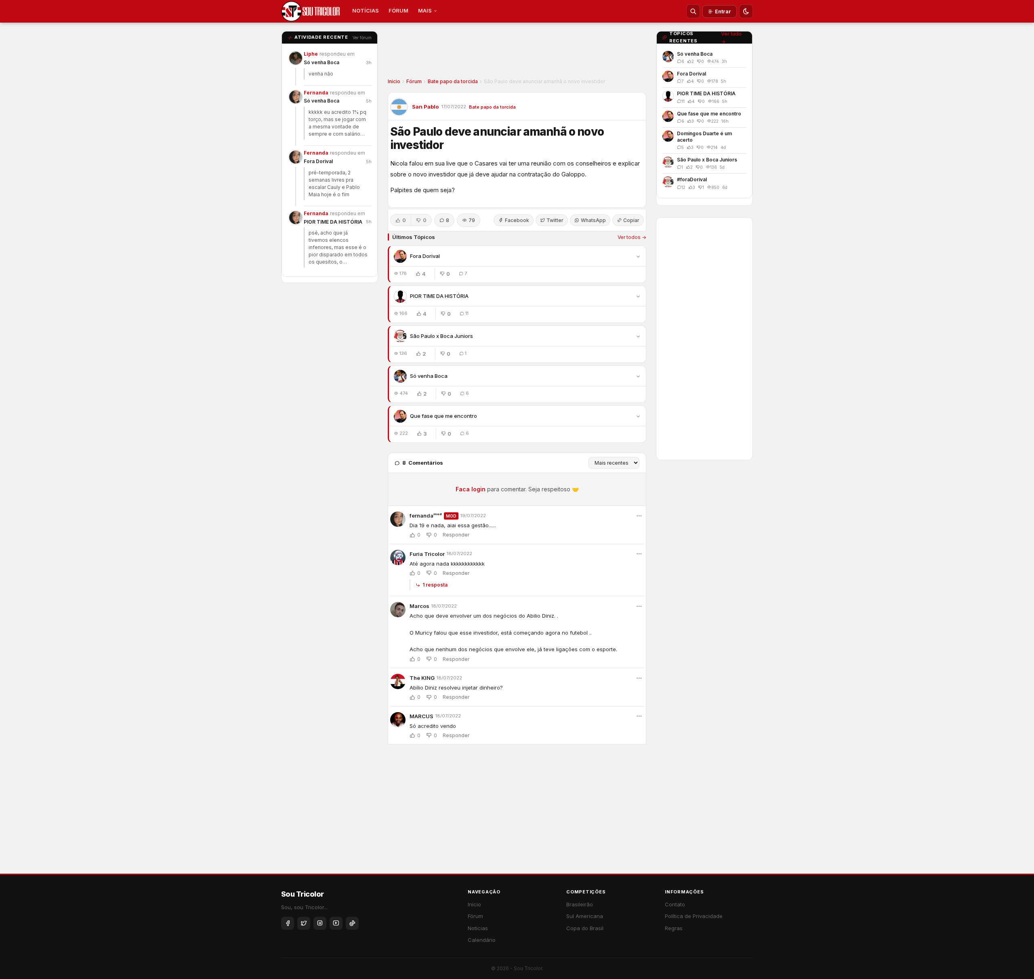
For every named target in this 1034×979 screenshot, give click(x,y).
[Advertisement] (517, 53)
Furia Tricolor (427, 554)
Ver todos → (632, 237)
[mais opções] (639, 516)
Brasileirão (579, 904)
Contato (675, 904)
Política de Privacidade (694, 916)
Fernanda (316, 93)
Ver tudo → (731, 37)
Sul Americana (584, 916)
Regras (674, 928)
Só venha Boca (321, 62)
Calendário (482, 940)
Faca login (470, 489)
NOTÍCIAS (365, 10)
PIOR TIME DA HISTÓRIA (333, 222)
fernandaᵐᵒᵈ (426, 515)
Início (474, 904)
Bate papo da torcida (453, 81)
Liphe (311, 54)
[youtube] (336, 923)
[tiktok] (352, 923)
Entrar (723, 11)
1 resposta (435, 585)
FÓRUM (398, 10)
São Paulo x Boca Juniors (441, 336)
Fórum (414, 81)
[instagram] (319, 923)
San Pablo (425, 106)
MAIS (425, 10)
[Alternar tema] (746, 11)
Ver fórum (362, 37)
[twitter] (303, 923)
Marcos (419, 606)
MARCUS (421, 716)
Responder (456, 534)
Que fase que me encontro (443, 416)
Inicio (394, 81)
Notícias (478, 928)
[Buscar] (693, 11)
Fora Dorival (318, 161)
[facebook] (287, 923)
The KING (422, 678)
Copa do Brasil (584, 928)
